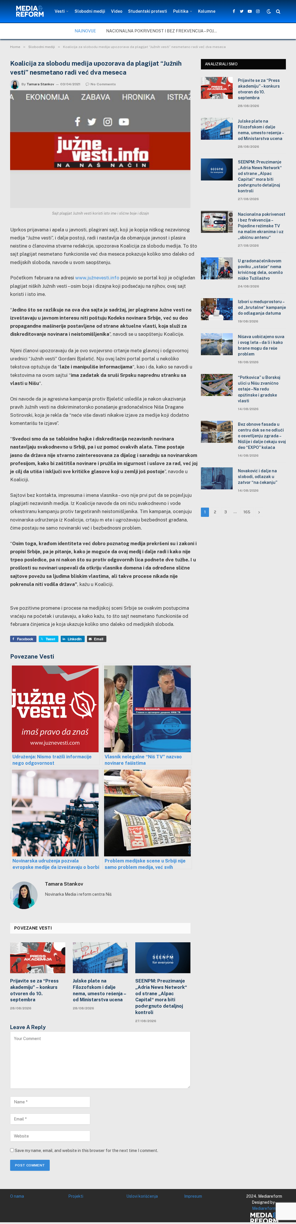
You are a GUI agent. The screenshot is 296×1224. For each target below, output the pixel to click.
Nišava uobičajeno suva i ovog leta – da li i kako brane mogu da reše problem (261, 345)
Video (116, 11)
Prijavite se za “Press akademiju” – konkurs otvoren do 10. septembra (34, 990)
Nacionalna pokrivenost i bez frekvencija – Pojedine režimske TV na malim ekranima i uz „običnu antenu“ (164, 31)
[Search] (277, 11)
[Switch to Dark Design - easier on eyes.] (268, 11)
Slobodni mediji (90, 11)
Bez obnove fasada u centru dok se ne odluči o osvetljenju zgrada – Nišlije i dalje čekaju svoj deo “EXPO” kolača (262, 436)
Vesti (60, 11)
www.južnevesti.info (97, 278)
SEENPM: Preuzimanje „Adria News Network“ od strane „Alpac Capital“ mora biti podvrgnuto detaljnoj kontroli (161, 996)
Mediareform (264, 1208)
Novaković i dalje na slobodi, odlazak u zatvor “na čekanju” (257, 477)
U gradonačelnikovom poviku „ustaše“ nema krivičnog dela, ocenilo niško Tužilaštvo (260, 270)
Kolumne (206, 11)
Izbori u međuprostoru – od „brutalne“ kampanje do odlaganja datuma (262, 307)
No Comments (103, 84)
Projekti (75, 1196)
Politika (180, 11)
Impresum (193, 1196)
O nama (17, 1196)
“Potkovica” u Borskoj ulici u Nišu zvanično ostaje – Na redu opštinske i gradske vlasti (259, 389)
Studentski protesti (147, 11)
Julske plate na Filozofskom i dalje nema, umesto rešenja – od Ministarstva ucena (99, 990)
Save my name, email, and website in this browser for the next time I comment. (86, 1150)
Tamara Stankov (40, 84)
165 (246, 512)
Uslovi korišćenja (142, 1196)
